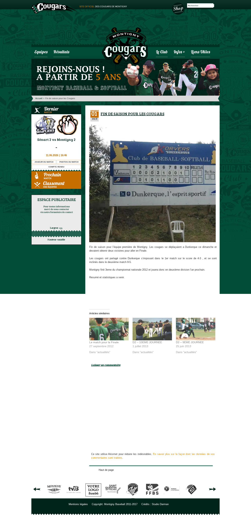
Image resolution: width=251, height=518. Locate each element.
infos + (179, 52)
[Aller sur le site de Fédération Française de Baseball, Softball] (152, 497)
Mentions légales (78, 504)
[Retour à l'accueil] (125, 46)
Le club (162, 52)
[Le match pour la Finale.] (109, 329)
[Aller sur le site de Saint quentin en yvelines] (113, 497)
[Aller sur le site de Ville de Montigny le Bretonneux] (54, 497)
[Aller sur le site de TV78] (74, 497)
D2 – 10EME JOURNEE (147, 342)
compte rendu (56, 167)
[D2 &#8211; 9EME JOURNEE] (195, 329)
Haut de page (106, 469)
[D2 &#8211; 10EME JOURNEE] (152, 329)
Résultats (61, 52)
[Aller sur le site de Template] (93, 497)
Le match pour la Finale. (104, 342)
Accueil (38, 98)
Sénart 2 (44, 139)
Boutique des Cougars (178, 8)
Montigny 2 (66, 139)
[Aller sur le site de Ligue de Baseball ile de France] (132, 497)
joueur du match (44, 162)
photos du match (68, 162)
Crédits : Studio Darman (155, 504)
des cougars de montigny (103, 6)
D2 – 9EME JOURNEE (190, 342)
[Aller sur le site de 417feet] (191, 497)
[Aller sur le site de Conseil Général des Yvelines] (172, 497)
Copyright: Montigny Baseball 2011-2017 (114, 504)
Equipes (40, 52)
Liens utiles (200, 52)
